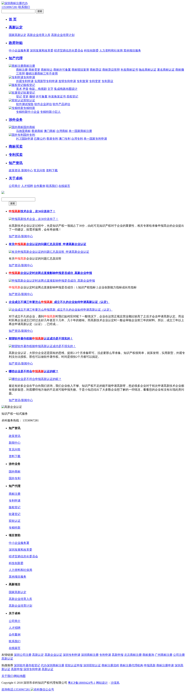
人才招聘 (27, 185)
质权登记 (72, 96)
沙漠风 (115, 682)
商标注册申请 (165, 665)
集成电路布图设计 (65, 88)
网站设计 (102, 682)
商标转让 (47, 69)
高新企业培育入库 (38, 35)
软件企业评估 (43, 104)
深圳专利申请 (71, 654)
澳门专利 (64, 138)
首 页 (13, 19)
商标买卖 (16, 146)
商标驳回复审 (80, 69)
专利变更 (95, 81)
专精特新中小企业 (27, 111)
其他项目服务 (132, 50)
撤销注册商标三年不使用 (42, 73)
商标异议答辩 (111, 69)
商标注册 (29, 65)
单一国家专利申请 (95, 138)
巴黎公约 (40, 138)
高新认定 (16, 27)
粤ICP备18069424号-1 (81, 682)
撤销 (32, 96)
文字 (50, 88)
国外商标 (29, 127)
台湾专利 (77, 138)
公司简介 (14, 185)
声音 (25, 88)
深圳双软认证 (92, 665)
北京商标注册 (133, 654)
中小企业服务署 (19, 50)
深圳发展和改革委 (41, 50)
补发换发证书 (57, 96)
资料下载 (52, 170)
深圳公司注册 (22, 654)
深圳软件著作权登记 (27, 665)
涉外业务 (16, 120)
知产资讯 (16, 163)
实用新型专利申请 (46, 81)
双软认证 (29, 100)
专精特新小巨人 (50, 111)
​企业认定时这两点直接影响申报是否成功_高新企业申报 (50, 272)
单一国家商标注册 (80, 131)
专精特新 (29, 108)
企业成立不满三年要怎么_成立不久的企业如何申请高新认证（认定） (59, 302)
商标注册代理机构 (131, 665)
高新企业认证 (53, 654)
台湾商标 (62, 131)
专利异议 (107, 81)
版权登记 (29, 85)
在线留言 (64, 185)
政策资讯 (14, 170)
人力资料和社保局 (111, 50)
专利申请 (29, 77)
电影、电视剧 (38, 88)
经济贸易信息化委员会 (68, 50)
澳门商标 (50, 131)
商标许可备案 (62, 69)
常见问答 (39, 170)
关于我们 (7, 675)
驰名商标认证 (147, 69)
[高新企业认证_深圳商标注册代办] (14, 3)
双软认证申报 (74, 665)
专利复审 (82, 81)
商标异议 (96, 69)
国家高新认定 (17, 35)
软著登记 (29, 92)
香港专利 (52, 138)
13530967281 (9, 7)
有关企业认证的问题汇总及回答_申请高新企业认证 (47, 244)
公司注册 (179, 654)
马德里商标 (23, 131)
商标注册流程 (110, 665)
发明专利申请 (67, 81)
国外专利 (29, 134)
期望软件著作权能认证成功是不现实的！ (41, 338)
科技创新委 (91, 50)
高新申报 (117, 654)
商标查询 (148, 654)
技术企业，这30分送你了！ (32, 211)
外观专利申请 (25, 81)
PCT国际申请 (24, 138)
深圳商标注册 (90, 654)
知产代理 (16, 58)
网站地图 (20, 675)
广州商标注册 (163, 654)
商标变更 (34, 69)
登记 (19, 96)
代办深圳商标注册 (52, 665)
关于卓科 (16, 178)
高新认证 (7, 658)
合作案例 (39, 185)
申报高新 (150, 665)
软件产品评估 (61, 104)
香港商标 (37, 131)
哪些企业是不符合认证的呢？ (33, 371)
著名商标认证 (166, 69)
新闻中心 (27, 170)
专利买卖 (16, 155)
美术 (19, 88)
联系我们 (24, 7)
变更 (25, 96)
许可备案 (41, 96)
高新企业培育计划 (63, 35)
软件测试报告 (25, 104)
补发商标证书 (129, 69)
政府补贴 (16, 43)
